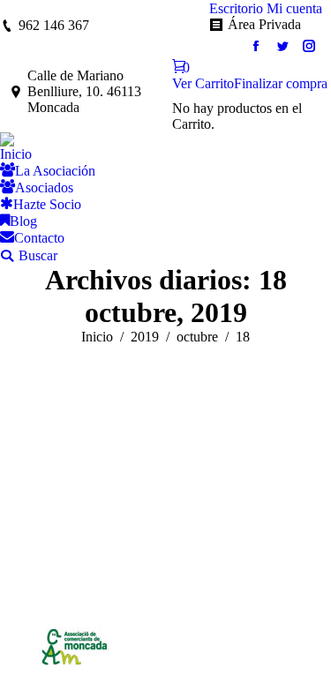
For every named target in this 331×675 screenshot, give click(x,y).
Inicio (97, 336)
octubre (197, 336)
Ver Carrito (203, 83)
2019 (145, 336)
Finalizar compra (280, 83)
